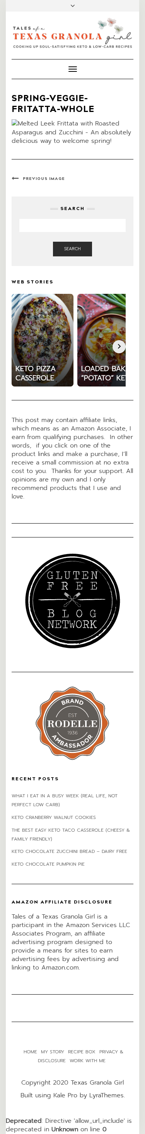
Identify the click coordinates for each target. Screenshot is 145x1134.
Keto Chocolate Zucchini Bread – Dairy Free (69, 851)
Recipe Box (82, 1051)
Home (30, 1051)
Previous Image (44, 178)
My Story (52, 1051)
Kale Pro (65, 1095)
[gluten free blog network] (72, 600)
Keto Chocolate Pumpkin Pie (48, 864)
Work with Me (88, 1060)
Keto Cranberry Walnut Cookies (54, 817)
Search (72, 249)
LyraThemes (106, 1095)
